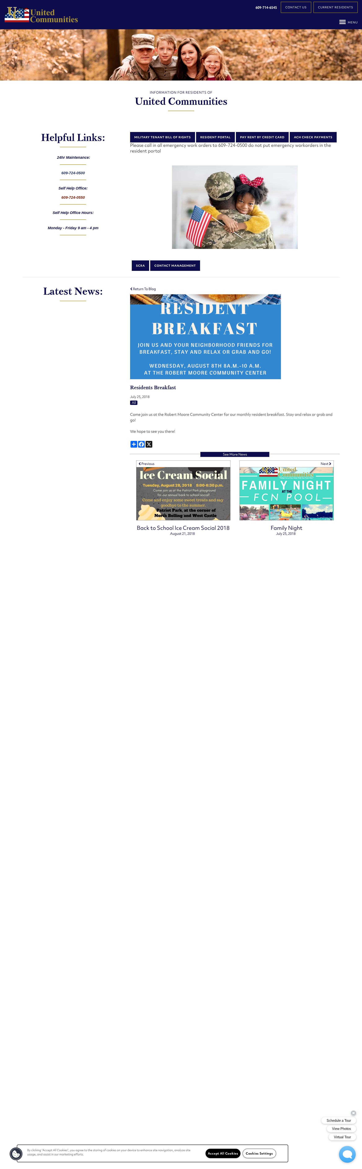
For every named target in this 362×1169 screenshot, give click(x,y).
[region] (152, 1153)
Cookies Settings (259, 1153)
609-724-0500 (73, 173)
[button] (296, 7)
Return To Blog (144, 289)
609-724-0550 (73, 197)
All (134, 403)
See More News (235, 454)
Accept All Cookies (223, 1153)
